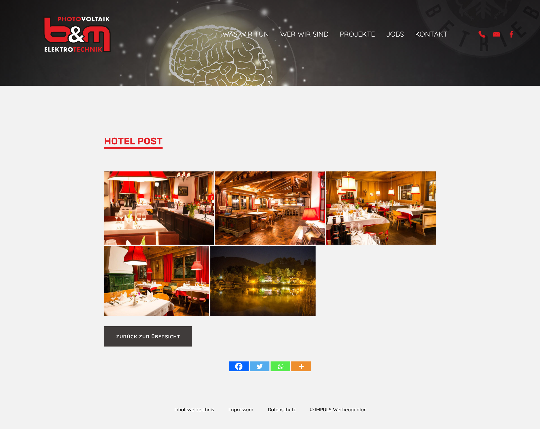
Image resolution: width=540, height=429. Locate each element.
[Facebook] (239, 366)
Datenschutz (282, 409)
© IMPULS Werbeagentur (338, 409)
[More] (301, 366)
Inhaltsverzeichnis (194, 409)
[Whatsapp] (280, 366)
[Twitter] (259, 366)
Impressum (240, 409)
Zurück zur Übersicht (148, 336)
